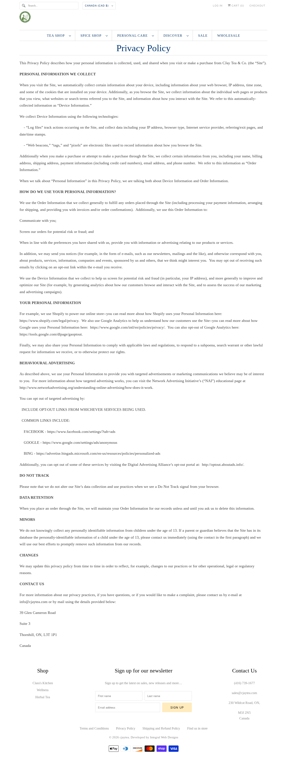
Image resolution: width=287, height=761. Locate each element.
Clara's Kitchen (43, 683)
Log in (217, 5)
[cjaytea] (143, 18)
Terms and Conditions (94, 728)
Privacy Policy (125, 728)
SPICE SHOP (92, 35)
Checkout (257, 5)
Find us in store (197, 728)
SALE (203, 35)
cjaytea (124, 737)
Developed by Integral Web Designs (154, 737)
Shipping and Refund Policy (161, 728)
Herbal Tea (42, 697)
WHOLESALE (228, 35)
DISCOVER (173, 35)
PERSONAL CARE (133, 35)
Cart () (237, 5)
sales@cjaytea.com (244, 693)
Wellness (43, 690)
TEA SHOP (57, 35)
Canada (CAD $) (97, 5)
